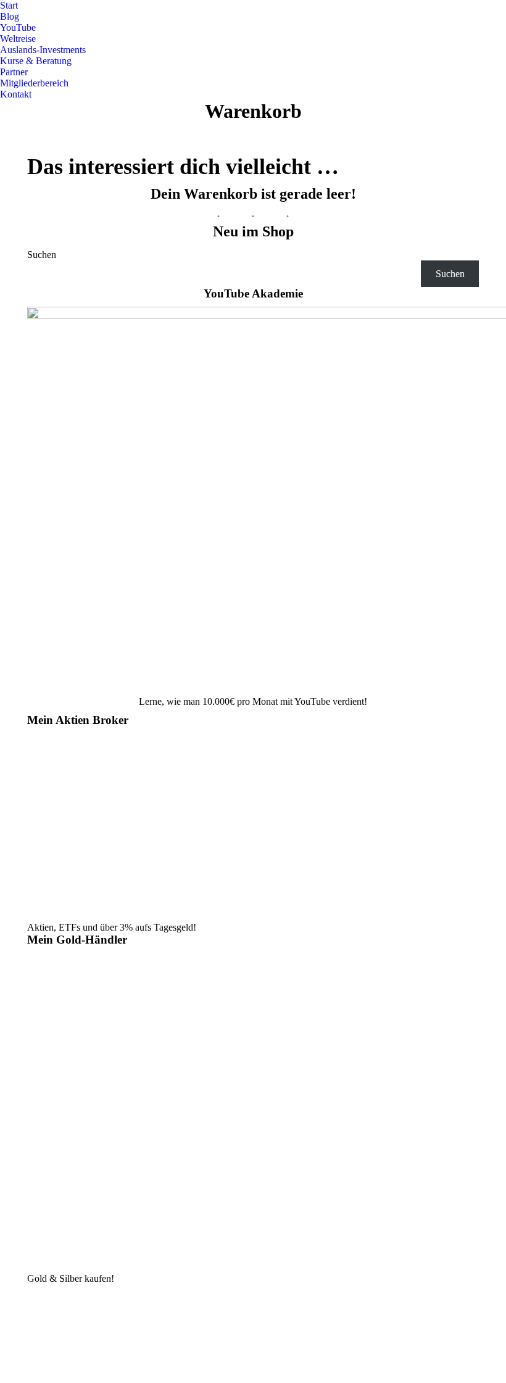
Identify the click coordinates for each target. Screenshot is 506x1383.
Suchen (41, 254)
